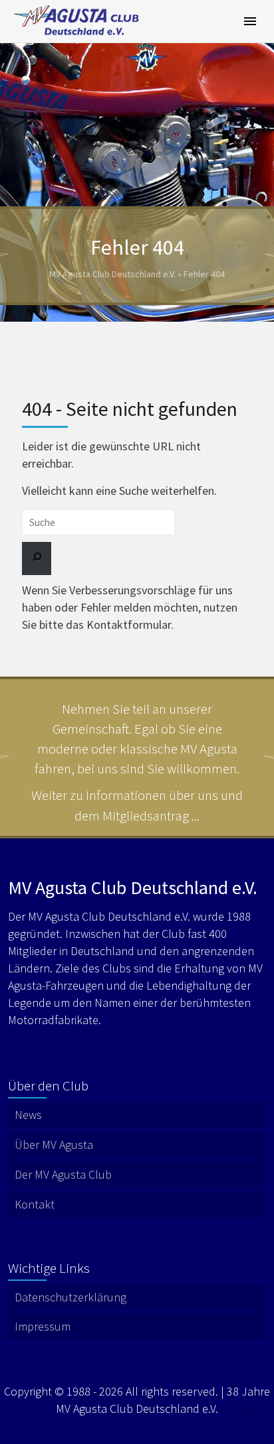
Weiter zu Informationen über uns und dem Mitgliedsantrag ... (137, 805)
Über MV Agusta (54, 1144)
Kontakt (35, 1204)
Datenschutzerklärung (70, 1297)
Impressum (42, 1326)
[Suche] (36, 558)
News (28, 1114)
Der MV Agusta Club (63, 1174)
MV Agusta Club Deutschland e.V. (112, 274)
